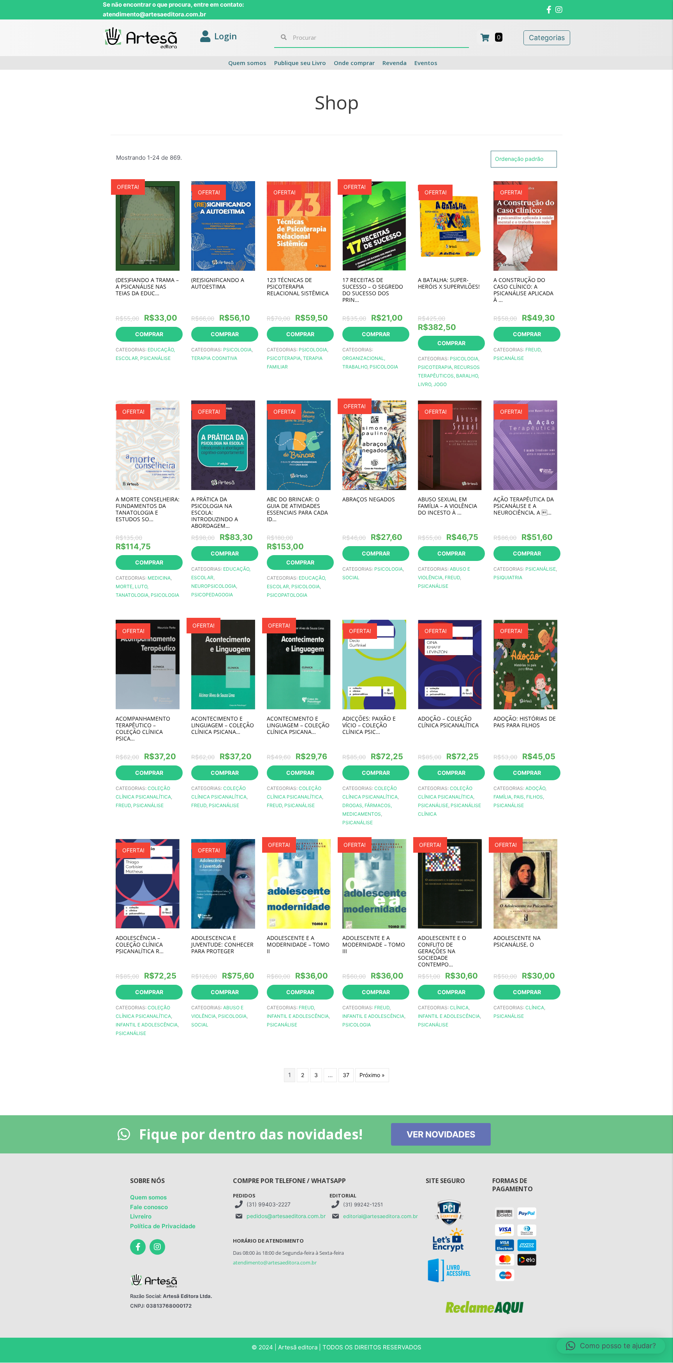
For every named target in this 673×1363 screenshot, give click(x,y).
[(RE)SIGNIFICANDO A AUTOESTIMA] (223, 225)
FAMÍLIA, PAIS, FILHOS (518, 797)
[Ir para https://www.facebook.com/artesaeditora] (138, 1247)
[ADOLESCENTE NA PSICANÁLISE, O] (525, 883)
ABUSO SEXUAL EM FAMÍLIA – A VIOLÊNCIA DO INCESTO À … (447, 505)
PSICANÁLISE (155, 358)
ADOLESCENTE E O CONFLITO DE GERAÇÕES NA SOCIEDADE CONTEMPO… (442, 951)
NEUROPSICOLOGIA (213, 586)
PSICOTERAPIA (284, 358)
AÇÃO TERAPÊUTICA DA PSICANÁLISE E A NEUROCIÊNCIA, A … (523, 505)
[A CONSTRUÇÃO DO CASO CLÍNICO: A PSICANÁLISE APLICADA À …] (525, 225)
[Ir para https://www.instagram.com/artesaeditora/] (157, 1247)
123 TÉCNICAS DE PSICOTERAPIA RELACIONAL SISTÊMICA (298, 286)
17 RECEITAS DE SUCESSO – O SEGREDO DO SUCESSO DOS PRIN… (372, 289)
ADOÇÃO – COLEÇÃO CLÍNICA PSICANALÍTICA (448, 722)
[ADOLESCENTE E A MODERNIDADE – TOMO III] (374, 883)
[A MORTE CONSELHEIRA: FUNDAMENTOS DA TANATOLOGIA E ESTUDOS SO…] (148, 444)
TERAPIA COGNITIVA (214, 358)
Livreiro (141, 1216)
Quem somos (148, 1197)
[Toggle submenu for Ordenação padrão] (548, 159)
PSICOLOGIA (237, 350)
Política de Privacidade (163, 1226)
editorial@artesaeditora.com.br (380, 1216)
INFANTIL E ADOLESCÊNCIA (147, 1025)
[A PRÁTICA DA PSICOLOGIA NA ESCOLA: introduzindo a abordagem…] (223, 444)
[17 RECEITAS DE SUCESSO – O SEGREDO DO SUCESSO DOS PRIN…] (374, 225)
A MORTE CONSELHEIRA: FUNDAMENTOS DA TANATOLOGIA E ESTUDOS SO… (148, 509)
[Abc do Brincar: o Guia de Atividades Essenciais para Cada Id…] (299, 444)
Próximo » (372, 1075)
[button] (611, 1346)
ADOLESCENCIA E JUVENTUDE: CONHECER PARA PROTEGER (222, 944)
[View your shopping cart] (486, 37)
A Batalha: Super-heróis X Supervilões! (449, 283)
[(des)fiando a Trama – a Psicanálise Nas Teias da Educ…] (148, 225)
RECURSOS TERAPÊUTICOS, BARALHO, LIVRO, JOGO (449, 375)
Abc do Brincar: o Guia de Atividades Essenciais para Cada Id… (297, 509)
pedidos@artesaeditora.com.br (286, 1216)
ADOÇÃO (535, 788)
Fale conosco (149, 1207)
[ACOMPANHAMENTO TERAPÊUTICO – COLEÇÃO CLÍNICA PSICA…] (148, 663)
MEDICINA (159, 578)
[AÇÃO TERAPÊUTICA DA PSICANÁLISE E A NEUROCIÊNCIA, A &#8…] (525, 444)
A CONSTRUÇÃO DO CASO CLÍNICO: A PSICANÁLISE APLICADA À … (523, 289)
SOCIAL (350, 577)
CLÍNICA (459, 1007)
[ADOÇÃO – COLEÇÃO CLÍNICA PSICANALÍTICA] (450, 663)
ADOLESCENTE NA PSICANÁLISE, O (517, 941)
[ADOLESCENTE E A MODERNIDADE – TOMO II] (299, 883)
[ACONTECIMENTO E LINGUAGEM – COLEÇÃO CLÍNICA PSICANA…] (223, 663)
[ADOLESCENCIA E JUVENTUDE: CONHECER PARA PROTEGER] (223, 883)
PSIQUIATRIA (507, 577)
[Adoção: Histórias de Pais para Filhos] (525, 663)
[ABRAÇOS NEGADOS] (374, 444)
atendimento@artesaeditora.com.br (275, 1262)
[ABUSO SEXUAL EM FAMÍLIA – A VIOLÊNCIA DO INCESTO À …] (450, 444)
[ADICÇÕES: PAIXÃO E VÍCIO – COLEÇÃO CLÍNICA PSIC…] (374, 663)
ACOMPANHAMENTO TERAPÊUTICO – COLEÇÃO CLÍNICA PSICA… (143, 728)
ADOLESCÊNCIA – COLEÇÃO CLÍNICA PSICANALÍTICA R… (140, 944)
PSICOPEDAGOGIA (212, 595)
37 (346, 1075)
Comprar (149, 334)
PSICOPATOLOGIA (287, 595)
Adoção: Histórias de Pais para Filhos (524, 722)
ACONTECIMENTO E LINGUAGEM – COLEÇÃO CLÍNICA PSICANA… (222, 725)
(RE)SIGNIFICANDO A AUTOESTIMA (217, 283)
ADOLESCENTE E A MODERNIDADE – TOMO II (298, 944)
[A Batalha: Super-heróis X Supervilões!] (450, 225)
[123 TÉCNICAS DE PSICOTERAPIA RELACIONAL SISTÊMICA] (299, 225)
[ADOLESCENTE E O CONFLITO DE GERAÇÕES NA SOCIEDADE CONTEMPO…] (450, 883)
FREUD (533, 350)
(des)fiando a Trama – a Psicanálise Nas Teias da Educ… (147, 286)
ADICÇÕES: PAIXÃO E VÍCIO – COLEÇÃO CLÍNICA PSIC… (369, 725)
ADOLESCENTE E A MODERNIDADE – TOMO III (373, 944)
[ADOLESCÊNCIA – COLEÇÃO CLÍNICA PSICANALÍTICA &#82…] (148, 883)
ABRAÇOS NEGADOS (368, 499)
